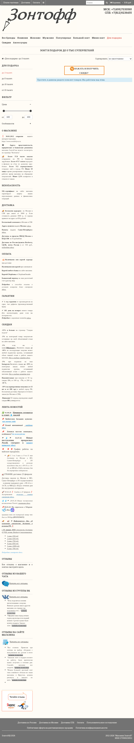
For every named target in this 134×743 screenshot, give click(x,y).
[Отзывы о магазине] (5, 583)
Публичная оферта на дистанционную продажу (50, 728)
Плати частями (10, 2)
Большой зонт (81, 37)
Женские (35, 37)
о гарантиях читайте (18, 318)
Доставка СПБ (67, 722)
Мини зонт (98, 37)
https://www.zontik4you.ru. (11, 141)
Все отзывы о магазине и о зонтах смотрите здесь (17, 565)
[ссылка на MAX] (12, 510)
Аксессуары (20, 42)
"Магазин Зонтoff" (123, 735)
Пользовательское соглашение (101, 722)
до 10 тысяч (7, 84)
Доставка (25, 2)
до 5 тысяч (7, 78)
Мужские (48, 37)
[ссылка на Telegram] (3, 510)
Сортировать (101, 58)
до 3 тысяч (7, 72)
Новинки (22, 37)
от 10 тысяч (7, 90)
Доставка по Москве (48, 722)
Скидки (6, 42)
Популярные (63, 37)
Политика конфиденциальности (91, 728)
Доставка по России (27, 722)
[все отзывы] (17, 701)
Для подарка (114, 37)
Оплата (36, 2)
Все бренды (8, 37)
